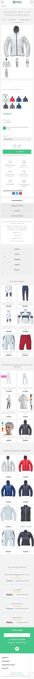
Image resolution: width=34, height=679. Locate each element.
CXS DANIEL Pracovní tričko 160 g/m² (25, 412)
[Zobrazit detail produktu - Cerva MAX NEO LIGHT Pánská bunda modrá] (19, 101)
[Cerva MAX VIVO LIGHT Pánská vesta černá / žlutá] (25, 513)
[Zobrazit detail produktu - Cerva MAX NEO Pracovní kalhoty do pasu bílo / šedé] (8, 293)
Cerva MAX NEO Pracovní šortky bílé (8, 352)
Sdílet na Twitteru (17, 193)
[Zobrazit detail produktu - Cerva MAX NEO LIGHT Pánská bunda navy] (25, 101)
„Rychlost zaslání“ (17, 617)
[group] (25, 317)
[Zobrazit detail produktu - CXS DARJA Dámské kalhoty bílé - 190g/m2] (8, 378)
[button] (24, 323)
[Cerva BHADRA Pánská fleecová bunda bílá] (8, 513)
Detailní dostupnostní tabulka (13, 190)
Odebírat (12, 642)
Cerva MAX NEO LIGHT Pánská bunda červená (26, 474)
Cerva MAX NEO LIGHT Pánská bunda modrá (8, 499)
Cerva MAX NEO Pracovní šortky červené (25, 352)
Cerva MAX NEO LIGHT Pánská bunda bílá (8, 474)
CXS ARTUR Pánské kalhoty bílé (25, 388)
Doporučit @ (19, 146)
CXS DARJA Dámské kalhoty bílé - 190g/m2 (9, 388)
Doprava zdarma (10, 174)
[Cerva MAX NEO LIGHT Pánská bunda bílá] (8, 463)
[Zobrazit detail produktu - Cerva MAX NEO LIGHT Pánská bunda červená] (12, 101)
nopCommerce (19, 673)
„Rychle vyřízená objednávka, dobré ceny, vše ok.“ (17, 575)
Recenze (17, 211)
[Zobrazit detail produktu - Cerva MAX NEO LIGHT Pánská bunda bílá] (6, 101)
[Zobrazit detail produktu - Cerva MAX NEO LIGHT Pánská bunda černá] (6, 108)
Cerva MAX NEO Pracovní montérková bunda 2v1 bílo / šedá (25, 328)
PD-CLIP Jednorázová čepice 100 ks (9, 437)
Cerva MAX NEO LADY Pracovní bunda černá (25, 549)
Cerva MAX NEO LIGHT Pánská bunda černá (25, 437)
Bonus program (24, 174)
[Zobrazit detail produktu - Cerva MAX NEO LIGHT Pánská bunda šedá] (12, 108)
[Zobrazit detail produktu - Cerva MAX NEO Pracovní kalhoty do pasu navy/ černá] (25, 293)
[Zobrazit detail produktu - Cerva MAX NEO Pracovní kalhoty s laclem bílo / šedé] (8, 317)
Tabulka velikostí (17, 205)
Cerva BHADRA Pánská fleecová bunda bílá (8, 524)
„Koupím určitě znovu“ (17, 603)
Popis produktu (17, 200)
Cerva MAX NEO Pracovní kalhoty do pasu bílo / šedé (8, 303)
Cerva (8, 120)
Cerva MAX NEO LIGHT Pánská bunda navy (26, 499)
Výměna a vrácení (10, 164)
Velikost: (6, 136)
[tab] (17, 200)
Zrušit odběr (22, 642)
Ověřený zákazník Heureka (21, 580)
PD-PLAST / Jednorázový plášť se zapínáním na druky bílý (9, 413)
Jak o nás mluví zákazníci (17, 567)
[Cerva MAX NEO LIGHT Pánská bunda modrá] (8, 488)
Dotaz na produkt (17, 216)
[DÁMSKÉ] (3, 372)
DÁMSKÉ (3, 376)
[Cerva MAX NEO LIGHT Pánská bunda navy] (25, 488)
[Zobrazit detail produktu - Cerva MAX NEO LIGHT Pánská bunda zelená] (19, 108)
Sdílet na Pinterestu (20, 193)
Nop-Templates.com (19, 674)
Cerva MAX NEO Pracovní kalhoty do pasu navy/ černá (25, 303)
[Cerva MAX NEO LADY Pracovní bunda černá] (25, 538)
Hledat (32, 6)
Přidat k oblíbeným (15, 146)
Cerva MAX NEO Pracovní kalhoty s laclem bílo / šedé (8, 327)
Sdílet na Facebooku (13, 193)
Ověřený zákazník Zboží (22, 594)
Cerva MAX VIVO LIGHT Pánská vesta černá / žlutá (25, 524)
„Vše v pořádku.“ (17, 589)
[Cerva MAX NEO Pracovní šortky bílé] (8, 538)
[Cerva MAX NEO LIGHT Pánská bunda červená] (25, 463)
